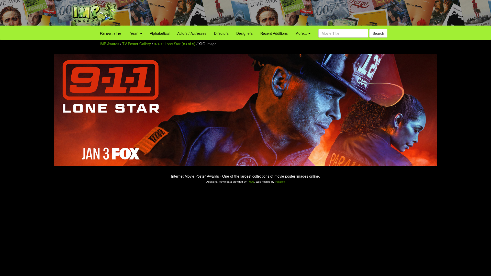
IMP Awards (109, 43)
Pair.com (280, 181)
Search (378, 33)
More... (301, 33)
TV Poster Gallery (136, 43)
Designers (244, 33)
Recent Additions (274, 33)
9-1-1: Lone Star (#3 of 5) (174, 43)
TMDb (250, 181)
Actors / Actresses (191, 33)
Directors (221, 33)
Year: (135, 33)
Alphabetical (160, 33)
